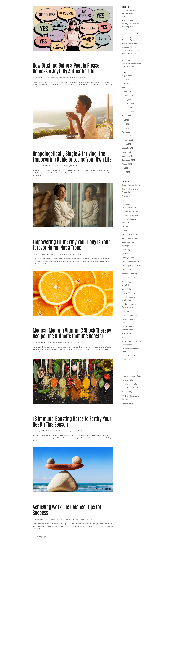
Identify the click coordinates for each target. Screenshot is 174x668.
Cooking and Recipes (130, 215)
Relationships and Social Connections (61, 77)
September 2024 (128, 160)
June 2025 (126, 124)
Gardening (126, 249)
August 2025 (127, 116)
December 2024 (128, 148)
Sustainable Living (129, 380)
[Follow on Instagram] (64, 616)
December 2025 (128, 104)
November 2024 (128, 152)
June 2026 (126, 79)
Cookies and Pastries (130, 211)
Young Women (127, 403)
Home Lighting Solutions (131, 266)
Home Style (126, 270)
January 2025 (127, 144)
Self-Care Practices (80, 77)
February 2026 (127, 96)
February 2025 (127, 140)
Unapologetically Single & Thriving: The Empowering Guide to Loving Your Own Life (72, 156)
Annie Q (37, 77)
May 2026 (126, 84)
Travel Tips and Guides (130, 388)
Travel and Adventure (130, 384)
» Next (52, 537)
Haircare (125, 253)
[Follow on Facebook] (68, 616)
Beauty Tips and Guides (131, 185)
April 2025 (126, 132)
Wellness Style (53, 166)
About (85, 609)
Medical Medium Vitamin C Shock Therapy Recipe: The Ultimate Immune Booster (72, 333)
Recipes (125, 337)
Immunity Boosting (65, 431)
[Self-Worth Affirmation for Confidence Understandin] (161, 559)
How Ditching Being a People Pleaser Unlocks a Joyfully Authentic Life (67, 68)
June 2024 (126, 172)
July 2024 (125, 168)
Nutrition (125, 311)
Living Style (75, 519)
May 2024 (126, 176)
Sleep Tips (126, 368)
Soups (124, 372)
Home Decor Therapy (130, 262)
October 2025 (127, 108)
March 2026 (126, 92)
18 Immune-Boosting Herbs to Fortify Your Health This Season (72, 421)
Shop (71, 609)
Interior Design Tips (129, 278)
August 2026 (127, 75)
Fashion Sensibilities (130, 234)
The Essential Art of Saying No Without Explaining (129, 13)
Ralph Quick (38, 519)
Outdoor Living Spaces (130, 315)
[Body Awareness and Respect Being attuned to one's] (12, 559)
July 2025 (125, 120)
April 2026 (126, 88)
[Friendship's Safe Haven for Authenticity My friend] (87, 559)
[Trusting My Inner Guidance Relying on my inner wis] (111, 559)
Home (64, 609)
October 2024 (127, 156)
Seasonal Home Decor (130, 356)
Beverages (126, 196)
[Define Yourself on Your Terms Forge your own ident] (37, 559)
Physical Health (128, 333)
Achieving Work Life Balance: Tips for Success (67, 509)
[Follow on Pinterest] (73, 616)
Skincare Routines (129, 364)
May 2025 (126, 128)
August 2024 (127, 164)
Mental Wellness (64, 166)
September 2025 (128, 112)
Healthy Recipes (64, 342)
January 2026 (127, 100)
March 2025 (126, 136)
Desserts (125, 226)
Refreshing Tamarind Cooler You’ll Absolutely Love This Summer (131, 63)
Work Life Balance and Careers (61, 519)
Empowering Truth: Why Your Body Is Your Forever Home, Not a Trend (71, 244)
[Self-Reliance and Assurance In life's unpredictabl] (62, 559)
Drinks (124, 230)
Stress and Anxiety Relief (131, 376)
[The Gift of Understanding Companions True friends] (136, 559)
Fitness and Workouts (130, 238)
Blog (123, 200)
